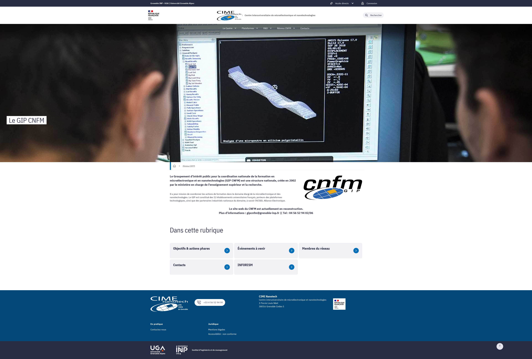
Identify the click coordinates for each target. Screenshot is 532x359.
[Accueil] (174, 166)
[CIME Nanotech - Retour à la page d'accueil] (229, 15)
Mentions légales (216, 329)
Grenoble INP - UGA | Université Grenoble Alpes (172, 3)
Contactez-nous (158, 329)
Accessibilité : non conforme (222, 334)
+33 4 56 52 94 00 (213, 302)
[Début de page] (501, 346)
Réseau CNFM (189, 166)
